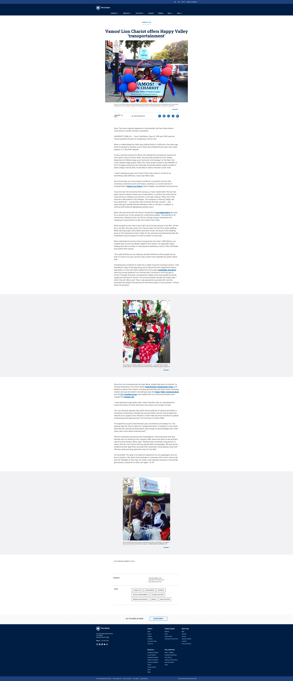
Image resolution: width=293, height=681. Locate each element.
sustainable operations (167, 270)
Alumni (153, 599)
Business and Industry (140, 599)
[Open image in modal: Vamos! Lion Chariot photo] (146, 508)
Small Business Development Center (159, 387)
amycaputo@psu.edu (155, 578)
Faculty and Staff (158, 594)
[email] (173, 116)
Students (161, 590)
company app (129, 397)
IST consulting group (129, 394)
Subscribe (158, 619)
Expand (174, 109)
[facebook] (159, 116)
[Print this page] (177, 116)
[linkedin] (168, 116)
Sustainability (149, 590)
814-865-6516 (160, 580)
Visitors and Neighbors (140, 594)
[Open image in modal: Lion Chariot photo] (146, 71)
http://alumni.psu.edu (155, 581)
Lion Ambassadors (163, 213)
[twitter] (164, 116)
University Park (165, 599)
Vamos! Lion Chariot (134, 186)
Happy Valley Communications (167, 392)
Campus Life (146, 22)
